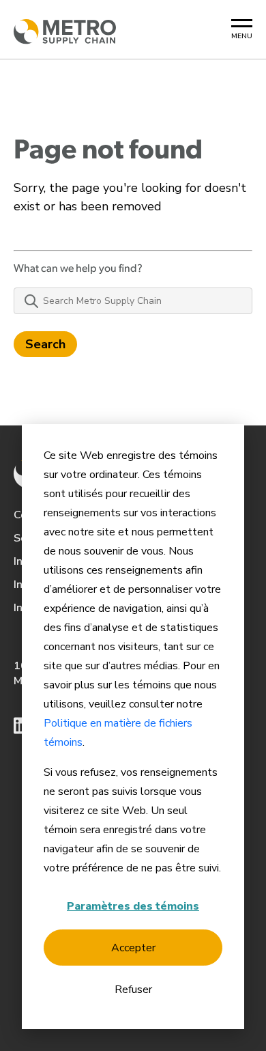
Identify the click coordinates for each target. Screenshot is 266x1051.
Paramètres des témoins (133, 906)
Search (45, 344)
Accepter (133, 947)
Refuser (133, 989)
